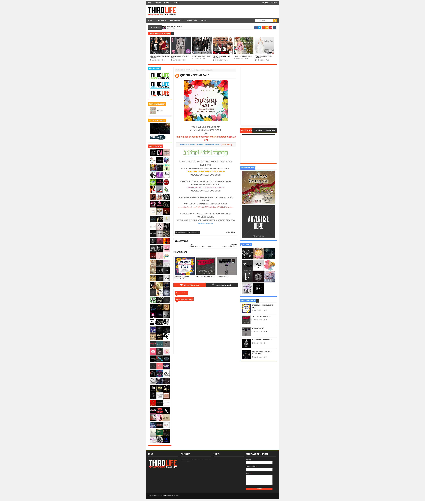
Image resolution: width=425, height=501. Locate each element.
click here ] (227, 145)
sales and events (188, 70)
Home (149, 2)
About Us (158, 2)
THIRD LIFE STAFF (175, 20)
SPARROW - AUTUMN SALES (261, 316)
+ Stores (204, 20)
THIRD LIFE (163, 496)
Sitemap (176, 2)
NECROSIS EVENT (258, 328)
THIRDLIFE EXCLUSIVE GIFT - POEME (243, 56)
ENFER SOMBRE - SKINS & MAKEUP (177, 28)
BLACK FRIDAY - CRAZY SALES (262, 340)
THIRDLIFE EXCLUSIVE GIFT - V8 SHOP (201, 56)
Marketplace (192, 20)
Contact (167, 2)
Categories (160, 20)
